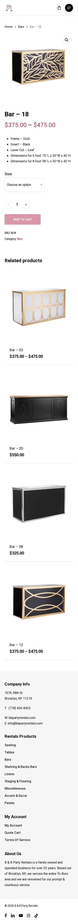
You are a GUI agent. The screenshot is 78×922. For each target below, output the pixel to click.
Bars (21, 27)
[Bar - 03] (39, 307)
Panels (9, 803)
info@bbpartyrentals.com (25, 723)
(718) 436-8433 (20, 708)
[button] (69, 8)
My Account (13, 825)
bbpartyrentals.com (22, 717)
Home (9, 27)
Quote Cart (13, 832)
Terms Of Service (17, 840)
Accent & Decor (16, 795)
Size (8, 174)
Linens (9, 774)
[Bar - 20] (39, 405)
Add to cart (23, 219)
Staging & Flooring (18, 781)
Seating (10, 745)
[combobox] (25, 185)
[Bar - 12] (39, 602)
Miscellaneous (15, 788)
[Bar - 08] (39, 504)
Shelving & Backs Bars (21, 766)
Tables (9, 752)
